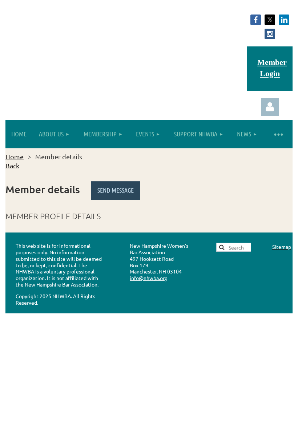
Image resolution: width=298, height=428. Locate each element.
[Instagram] (270, 34)
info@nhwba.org (149, 278)
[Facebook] (255, 20)
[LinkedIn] (284, 20)
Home (14, 156)
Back (12, 165)
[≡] (278, 134)
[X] (270, 20)
